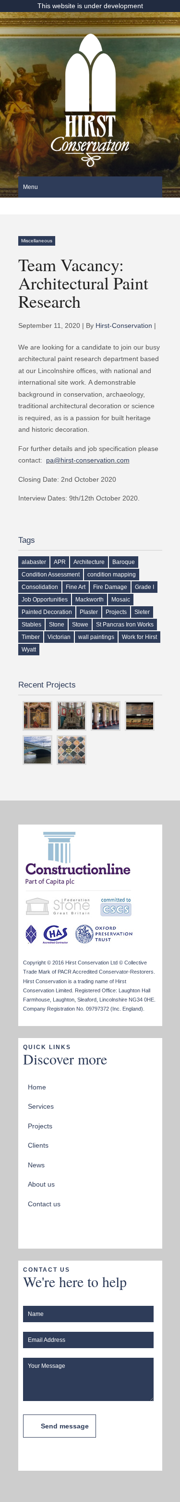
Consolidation (40, 587)
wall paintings (96, 637)
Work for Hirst (139, 637)
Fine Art (75, 587)
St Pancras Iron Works (125, 624)
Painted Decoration (47, 612)
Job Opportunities (45, 599)
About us (41, 1184)
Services (41, 1106)
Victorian (59, 637)
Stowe (80, 624)
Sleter (142, 612)
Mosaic (120, 599)
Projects (116, 612)
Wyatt (29, 649)
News (36, 1165)
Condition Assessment (51, 574)
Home (37, 1087)
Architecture (89, 562)
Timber (31, 637)
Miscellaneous (36, 240)
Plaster (89, 612)
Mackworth (89, 599)
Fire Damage (110, 587)
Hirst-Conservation (124, 325)
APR (60, 562)
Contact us (44, 1204)
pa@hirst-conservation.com (88, 460)
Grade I (144, 587)
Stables (31, 624)
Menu (30, 187)
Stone (56, 624)
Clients (38, 1145)
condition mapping (111, 574)
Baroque (123, 562)
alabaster (34, 562)
